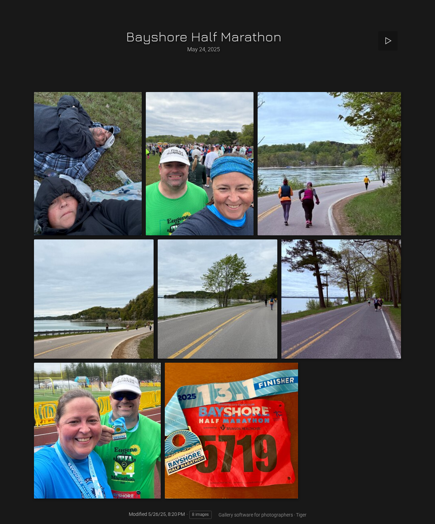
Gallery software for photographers (256, 515)
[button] (13, 510)
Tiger (301, 515)
